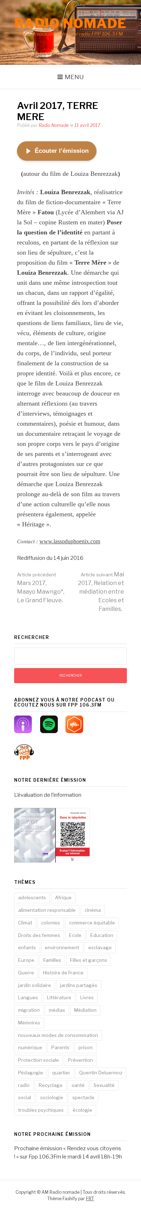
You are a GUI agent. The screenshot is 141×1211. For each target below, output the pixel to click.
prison (85, 1047)
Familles (52, 960)
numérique (30, 1047)
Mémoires (29, 1022)
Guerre (26, 972)
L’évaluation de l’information (47, 795)
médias (57, 1010)
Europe (26, 960)
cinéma (93, 910)
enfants (27, 947)
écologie (82, 1110)
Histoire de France (63, 972)
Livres (87, 997)
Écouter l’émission (62, 150)
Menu (74, 77)
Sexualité (104, 1085)
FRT (90, 1198)
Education (101, 935)
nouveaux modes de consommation (58, 1035)
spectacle (83, 1097)
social (24, 1097)
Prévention (80, 1060)
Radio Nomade (54, 125)
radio (24, 1085)
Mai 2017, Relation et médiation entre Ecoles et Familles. (101, 591)
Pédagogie (30, 1072)
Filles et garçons (88, 960)
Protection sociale (38, 1060)
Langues (28, 997)
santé (78, 1085)
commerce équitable (92, 923)
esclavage (100, 947)
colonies (50, 923)
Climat (25, 923)
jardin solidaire (34, 985)
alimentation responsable (47, 910)
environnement (62, 947)
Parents (60, 1047)
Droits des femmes (39, 935)
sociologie (51, 1097)
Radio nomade (70, 23)
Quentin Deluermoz (100, 1072)
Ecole (75, 935)
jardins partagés (78, 985)
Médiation (85, 1010)
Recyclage (51, 1085)
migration (29, 1010)
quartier (61, 1072)
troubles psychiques (41, 1110)
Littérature (59, 997)
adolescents (32, 897)
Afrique (63, 897)
